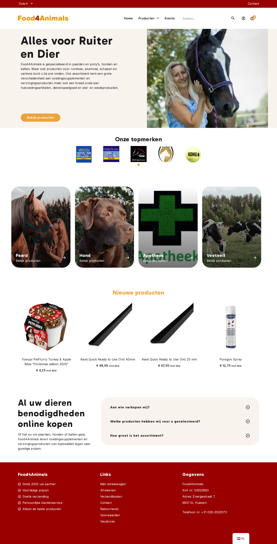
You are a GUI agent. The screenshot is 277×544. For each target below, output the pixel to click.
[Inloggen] (243, 18)
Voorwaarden (110, 515)
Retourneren (109, 509)
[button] (84, 154)
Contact (253, 3)
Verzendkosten (111, 496)
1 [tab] (138, 165)
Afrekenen (108, 490)
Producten (146, 18)
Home (128, 18)
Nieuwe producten (138, 292)
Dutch (23, 3)
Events (170, 18)
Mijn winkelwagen (113, 484)
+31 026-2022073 (214, 512)
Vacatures (107, 521)
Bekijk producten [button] (40, 117)
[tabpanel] (84, 154)
